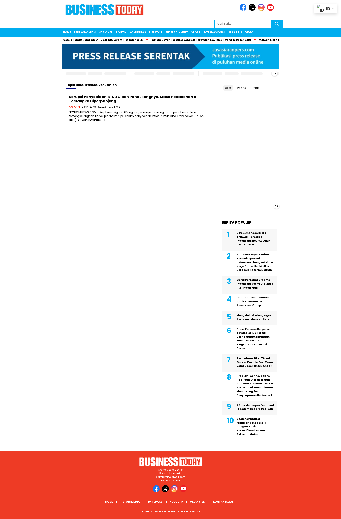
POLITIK (121, 32)
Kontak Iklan (223, 502)
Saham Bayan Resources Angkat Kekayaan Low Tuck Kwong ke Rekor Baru (194, 40)
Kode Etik (176, 502)
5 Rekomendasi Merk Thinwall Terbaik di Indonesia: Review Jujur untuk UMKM (253, 238)
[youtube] (271, 9)
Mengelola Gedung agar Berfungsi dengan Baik (254, 317)
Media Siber (198, 502)
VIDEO (249, 32)
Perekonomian (85, 32)
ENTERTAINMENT (177, 32)
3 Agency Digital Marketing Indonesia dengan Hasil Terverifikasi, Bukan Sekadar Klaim (251, 426)
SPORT (195, 32)
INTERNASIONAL (214, 32)
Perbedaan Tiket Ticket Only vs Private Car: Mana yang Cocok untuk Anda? (255, 362)
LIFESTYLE (155, 32)
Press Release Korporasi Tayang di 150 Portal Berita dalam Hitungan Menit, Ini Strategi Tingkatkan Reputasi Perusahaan (254, 338)
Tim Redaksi (154, 502)
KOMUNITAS (137, 32)
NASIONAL (106, 32)
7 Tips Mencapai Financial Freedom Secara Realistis (255, 407)
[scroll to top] (327, 513)
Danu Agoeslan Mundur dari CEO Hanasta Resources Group (253, 301)
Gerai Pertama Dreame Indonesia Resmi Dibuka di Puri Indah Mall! (255, 283)
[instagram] (262, 9)
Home (67, 32)
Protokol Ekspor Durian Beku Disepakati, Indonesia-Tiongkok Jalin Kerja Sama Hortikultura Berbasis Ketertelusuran (255, 262)
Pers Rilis (235, 32)
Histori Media (130, 502)
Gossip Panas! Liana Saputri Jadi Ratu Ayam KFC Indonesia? (96, 40)
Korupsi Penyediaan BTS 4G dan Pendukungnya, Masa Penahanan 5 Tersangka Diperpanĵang (132, 99)
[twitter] (253, 9)
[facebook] (244, 9)
